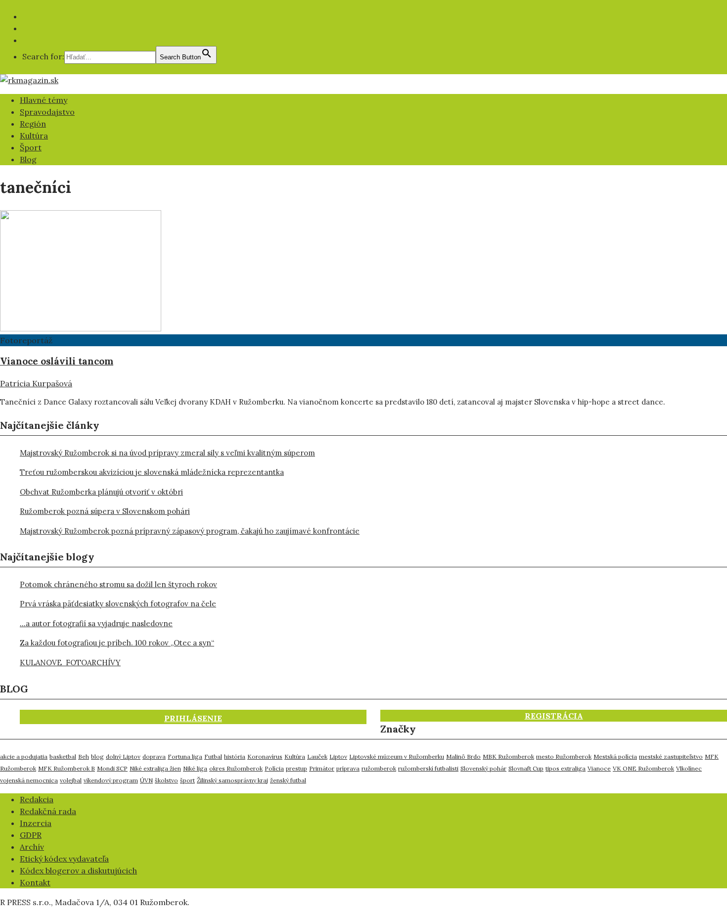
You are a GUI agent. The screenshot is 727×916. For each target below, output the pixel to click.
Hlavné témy (43, 100)
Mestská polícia (615, 756)
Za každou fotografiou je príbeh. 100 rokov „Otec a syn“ (117, 642)
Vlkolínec (689, 768)
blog (97, 756)
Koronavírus (264, 756)
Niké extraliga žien (155, 768)
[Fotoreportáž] (80, 328)
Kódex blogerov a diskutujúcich (78, 870)
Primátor (321, 768)
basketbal (62, 756)
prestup (296, 768)
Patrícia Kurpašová (36, 383)
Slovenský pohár (483, 768)
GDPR (31, 835)
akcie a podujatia (23, 756)
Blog (28, 159)
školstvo (166, 780)
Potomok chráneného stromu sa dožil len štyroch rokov (118, 584)
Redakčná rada (48, 811)
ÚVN (146, 780)
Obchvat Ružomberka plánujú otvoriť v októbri (101, 492)
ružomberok (379, 768)
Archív (32, 847)
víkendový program (111, 780)
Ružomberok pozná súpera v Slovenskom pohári (105, 511)
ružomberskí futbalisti (428, 768)
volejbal (71, 780)
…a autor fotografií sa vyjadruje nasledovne (96, 623)
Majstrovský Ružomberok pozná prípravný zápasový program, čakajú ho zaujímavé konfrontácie (190, 531)
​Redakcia (36, 799)
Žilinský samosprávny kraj (232, 780)
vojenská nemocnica (29, 780)
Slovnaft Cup (526, 768)
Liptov (338, 756)
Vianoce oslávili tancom (56, 361)
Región (33, 124)
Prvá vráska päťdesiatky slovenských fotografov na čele (118, 603)
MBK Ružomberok (508, 756)
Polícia (274, 768)
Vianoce (599, 768)
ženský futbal (288, 780)
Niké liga (195, 768)
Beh (83, 756)
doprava (154, 756)
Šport (31, 147)
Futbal (213, 756)
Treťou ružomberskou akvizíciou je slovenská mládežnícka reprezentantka (152, 472)
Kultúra (34, 135)
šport (187, 780)
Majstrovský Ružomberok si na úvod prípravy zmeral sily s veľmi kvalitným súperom (167, 453)
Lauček (317, 756)
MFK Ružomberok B (66, 768)
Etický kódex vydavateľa (64, 859)
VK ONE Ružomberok (643, 768)
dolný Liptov (123, 756)
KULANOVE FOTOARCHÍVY (70, 662)
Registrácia (554, 716)
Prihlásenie (193, 718)
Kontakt (35, 882)
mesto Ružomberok (563, 756)
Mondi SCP (112, 768)
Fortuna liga (185, 756)
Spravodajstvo (47, 112)
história (234, 756)
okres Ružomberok (236, 768)
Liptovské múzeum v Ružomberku (396, 756)
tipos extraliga (565, 768)
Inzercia (35, 823)
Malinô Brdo (463, 756)
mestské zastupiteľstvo (671, 756)
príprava (348, 768)
